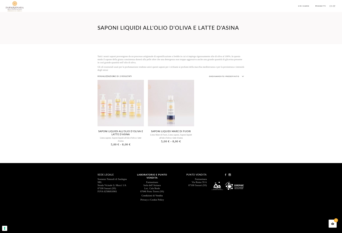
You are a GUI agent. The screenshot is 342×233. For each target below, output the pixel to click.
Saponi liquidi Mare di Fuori (171, 131)
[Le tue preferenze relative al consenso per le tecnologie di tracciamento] (4, 228)
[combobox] (225, 76)
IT (334, 6)
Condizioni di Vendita (152, 195)
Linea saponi (105, 138)
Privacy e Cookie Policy (152, 199)
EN (330, 6)
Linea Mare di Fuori (158, 135)
